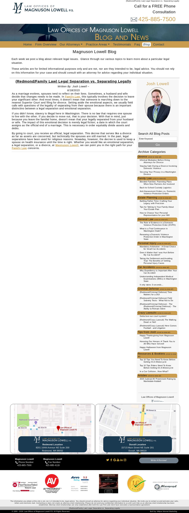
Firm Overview (45, 44)
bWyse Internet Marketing (167, 511)
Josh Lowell (157, 83)
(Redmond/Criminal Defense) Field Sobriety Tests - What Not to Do (156, 299)
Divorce (149, 156)
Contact (158, 44)
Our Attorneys (70, 44)
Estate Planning (155, 197)
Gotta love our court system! (153, 316)
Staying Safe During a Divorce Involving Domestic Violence (158, 167)
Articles (149, 375)
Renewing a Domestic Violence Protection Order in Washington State (156, 236)
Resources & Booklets (157, 354)
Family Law (152, 178)
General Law (153, 219)
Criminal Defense (155, 288)
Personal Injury (154, 243)
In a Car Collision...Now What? (154, 371)
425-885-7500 (157, 19)
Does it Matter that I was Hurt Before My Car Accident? (157, 253)
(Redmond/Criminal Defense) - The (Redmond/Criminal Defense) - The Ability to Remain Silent (158, 306)
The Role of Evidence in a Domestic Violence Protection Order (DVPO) (158, 224)
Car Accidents (153, 267)
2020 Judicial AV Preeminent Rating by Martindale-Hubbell (158, 380)
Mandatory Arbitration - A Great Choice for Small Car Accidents (158, 247)
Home (27, 44)
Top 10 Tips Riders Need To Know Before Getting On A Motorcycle (156, 366)
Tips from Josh (154, 332)
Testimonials (122, 44)
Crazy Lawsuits (154, 312)
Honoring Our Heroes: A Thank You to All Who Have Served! (157, 342)
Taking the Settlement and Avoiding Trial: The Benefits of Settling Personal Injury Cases (156, 260)
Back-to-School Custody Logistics (156, 187)
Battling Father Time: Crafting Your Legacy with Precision (156, 202)
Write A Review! (159, 460)
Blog (146, 44)
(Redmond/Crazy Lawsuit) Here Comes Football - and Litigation (158, 327)
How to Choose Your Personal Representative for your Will (155, 214)
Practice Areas (96, 44)
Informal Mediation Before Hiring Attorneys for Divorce (155, 161)
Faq (137, 44)
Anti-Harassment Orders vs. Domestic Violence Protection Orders (158, 192)
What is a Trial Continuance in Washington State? (154, 229)
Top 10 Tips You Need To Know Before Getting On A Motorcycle (157, 360)
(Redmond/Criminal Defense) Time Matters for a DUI (156, 293)
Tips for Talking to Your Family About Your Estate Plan (157, 208)
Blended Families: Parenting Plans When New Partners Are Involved (157, 183)
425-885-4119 (53, 465)
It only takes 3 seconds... (151, 285)
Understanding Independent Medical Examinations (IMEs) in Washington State (158, 278)
